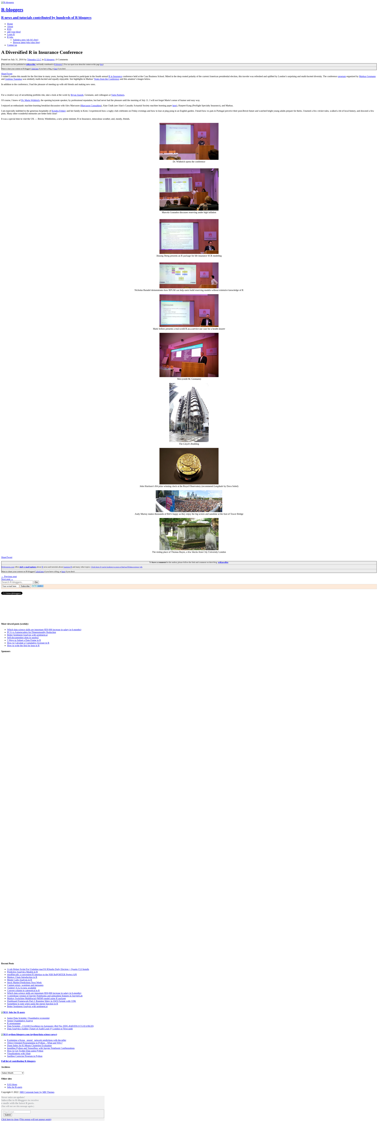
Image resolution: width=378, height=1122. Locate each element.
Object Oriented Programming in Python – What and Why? (34, 1043)
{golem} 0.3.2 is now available (21, 988)
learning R (67, 567)
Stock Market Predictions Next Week (24, 982)
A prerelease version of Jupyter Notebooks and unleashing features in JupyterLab (45, 996)
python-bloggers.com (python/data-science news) (33, 1034)
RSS (9, 29)
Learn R (11, 34)
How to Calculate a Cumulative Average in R (28, 643)
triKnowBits (30, 64)
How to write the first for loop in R (23, 645)
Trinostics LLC (34, 59)
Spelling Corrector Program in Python (24, 1056)
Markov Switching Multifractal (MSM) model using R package (36, 998)
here (101, 64)
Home (10, 24)
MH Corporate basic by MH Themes (37, 1092)
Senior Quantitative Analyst (20, 1020)
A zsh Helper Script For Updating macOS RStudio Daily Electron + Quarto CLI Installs (48, 969)
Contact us (12, 45)
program (342, 76)
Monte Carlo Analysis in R (19, 980)
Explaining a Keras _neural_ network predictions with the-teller (36, 1040)
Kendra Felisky (59, 111)
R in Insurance (115, 76)
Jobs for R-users (17, 1012)
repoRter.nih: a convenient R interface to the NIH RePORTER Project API (42, 974)
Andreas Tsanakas (13, 79)
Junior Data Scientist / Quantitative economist (28, 1018)
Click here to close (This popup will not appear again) (26, 1119)
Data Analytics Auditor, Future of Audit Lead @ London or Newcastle (40, 1028)
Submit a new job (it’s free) (25, 40)
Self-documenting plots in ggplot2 (23, 637)
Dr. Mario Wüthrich (30, 100)
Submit (8, 1115)
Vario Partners (117, 95)
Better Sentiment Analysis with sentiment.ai (27, 635)
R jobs (10, 37)
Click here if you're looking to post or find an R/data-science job (116, 567)
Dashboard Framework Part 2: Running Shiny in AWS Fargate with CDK (41, 1001)
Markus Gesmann (367, 76)
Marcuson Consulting (91, 105)
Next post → (7, 579)
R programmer (14, 1023)
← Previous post (9, 576)
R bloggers (49, 59)
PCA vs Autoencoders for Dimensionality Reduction (31, 632)
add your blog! (14, 32)
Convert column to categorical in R (23, 990)
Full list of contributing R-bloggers (18, 1061)
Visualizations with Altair (19, 1053)
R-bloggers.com (7, 567)
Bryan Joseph (77, 95)
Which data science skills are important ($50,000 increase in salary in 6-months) (44, 629)
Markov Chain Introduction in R (22, 977)
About (10, 26)
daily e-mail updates (27, 567)
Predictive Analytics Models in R (22, 972)
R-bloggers (58, 64)
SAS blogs (12, 1084)
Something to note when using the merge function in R (32, 1003)
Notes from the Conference (106, 79)
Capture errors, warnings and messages (25, 985)
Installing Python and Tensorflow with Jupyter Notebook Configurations (41, 1048)
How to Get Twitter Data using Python (25, 1051)
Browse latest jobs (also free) (26, 42)
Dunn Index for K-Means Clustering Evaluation (29, 1045)
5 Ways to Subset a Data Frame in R (24, 640)
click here (34, 69)
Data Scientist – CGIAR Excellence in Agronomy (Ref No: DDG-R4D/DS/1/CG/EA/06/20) (50, 1026)
